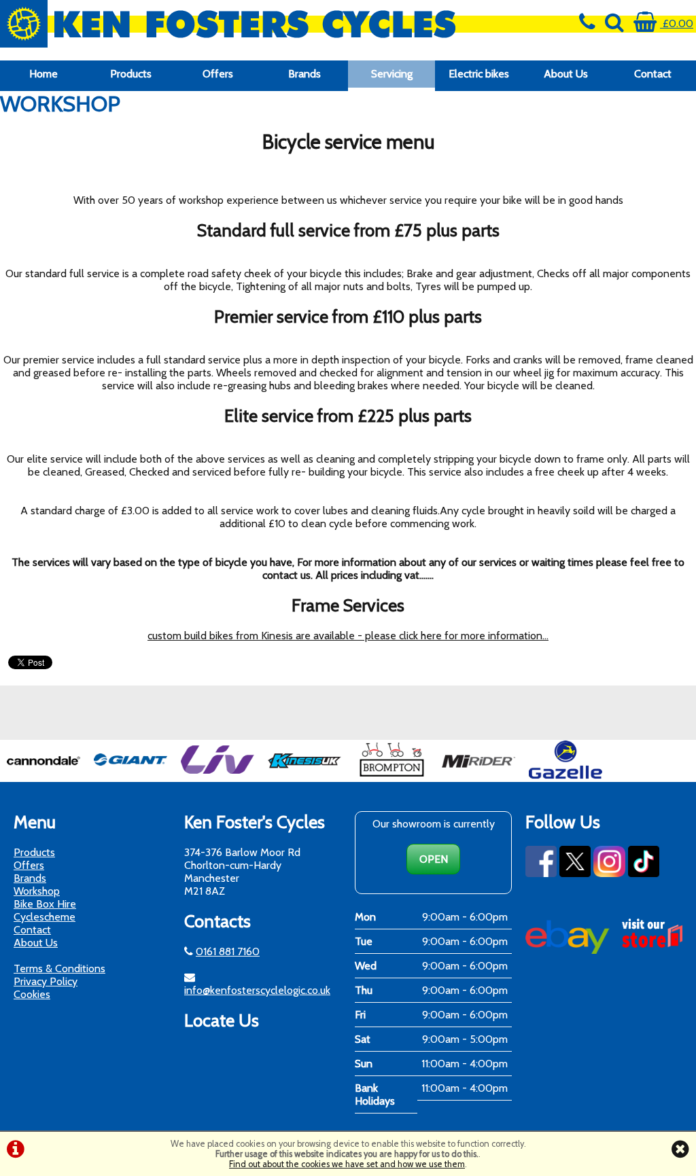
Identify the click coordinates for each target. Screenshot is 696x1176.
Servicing (392, 73)
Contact (653, 73)
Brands (304, 73)
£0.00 (676, 23)
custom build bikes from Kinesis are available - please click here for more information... (348, 635)
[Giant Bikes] (130, 775)
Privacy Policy (45, 981)
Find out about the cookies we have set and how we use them (347, 1164)
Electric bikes (479, 73)
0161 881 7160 (228, 951)
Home (43, 73)
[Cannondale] (43, 775)
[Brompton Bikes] (391, 775)
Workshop (37, 891)
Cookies (32, 994)
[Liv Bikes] (217, 775)
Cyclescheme (44, 916)
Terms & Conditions (59, 968)
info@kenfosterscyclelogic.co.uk (257, 990)
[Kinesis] (304, 775)
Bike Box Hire (45, 903)
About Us (566, 73)
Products (131, 73)
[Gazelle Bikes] (565, 775)
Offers (218, 73)
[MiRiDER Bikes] (478, 775)
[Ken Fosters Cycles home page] (261, 24)
